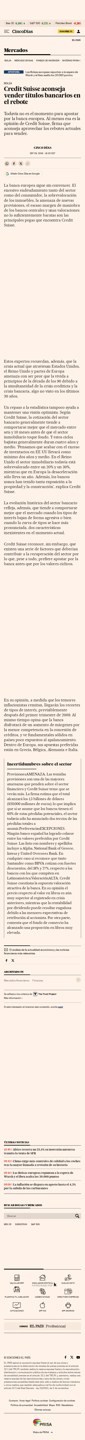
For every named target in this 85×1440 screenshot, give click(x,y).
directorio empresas (68, 1297)
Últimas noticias (16, 1142)
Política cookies (40, 1400)
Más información (12, 998)
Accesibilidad (41, 1405)
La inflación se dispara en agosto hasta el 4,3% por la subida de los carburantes (40, 1186)
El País (76, 40)
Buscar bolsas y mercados (23, 1205)
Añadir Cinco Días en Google (25, 173)
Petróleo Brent (64, 23)
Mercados (15, 50)
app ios (42, 1311)
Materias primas (71, 60)
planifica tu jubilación (17, 1297)
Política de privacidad (22, 1405)
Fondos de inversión (47, 60)
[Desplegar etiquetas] (78, 980)
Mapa (52, 1405)
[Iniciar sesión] (78, 31)
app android (68, 1311)
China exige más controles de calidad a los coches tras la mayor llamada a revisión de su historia (42, 1163)
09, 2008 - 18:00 (42, 153)
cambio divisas (42, 1297)
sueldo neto (68, 1283)
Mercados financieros (16, 980)
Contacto (13, 1400)
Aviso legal (24, 1400)
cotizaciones (17, 1311)
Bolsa (8, 60)
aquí (60, 1006)
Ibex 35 (10, 23)
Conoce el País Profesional (42, 1326)
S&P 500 (35, 23)
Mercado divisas (23, 60)
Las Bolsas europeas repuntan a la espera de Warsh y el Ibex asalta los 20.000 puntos (52, 73)
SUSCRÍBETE (66, 31)
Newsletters (67, 1405)
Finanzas (37, 980)
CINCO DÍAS (42, 147)
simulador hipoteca (42, 1283)
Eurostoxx (21, 1224)
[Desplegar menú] (6, 31)
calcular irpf (17, 1283)
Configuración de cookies (62, 1400)
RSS (58, 1405)
